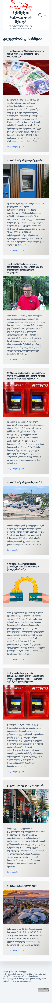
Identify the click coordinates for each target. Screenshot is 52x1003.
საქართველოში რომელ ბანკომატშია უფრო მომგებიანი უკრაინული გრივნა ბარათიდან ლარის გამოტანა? (26, 376)
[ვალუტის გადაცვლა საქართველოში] (26, 806)
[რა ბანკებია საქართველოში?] (26, 907)
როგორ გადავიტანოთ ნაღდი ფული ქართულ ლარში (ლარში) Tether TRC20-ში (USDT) (25, 54)
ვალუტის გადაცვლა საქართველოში (25, 785)
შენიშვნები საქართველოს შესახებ (21, 17)
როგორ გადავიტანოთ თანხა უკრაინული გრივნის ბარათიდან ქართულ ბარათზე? (23, 567)
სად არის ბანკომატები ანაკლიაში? (24, 482)
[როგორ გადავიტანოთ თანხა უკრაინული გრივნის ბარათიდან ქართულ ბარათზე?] (26, 590)
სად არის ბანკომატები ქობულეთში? (25, 160)
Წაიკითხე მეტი (14, 146)
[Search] (40, 15)
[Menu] (45, 15)
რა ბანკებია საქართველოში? (22, 886)
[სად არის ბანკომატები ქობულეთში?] (26, 181)
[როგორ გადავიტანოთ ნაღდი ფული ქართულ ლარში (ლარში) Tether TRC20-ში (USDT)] (26, 77)
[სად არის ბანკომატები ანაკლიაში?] (26, 503)
